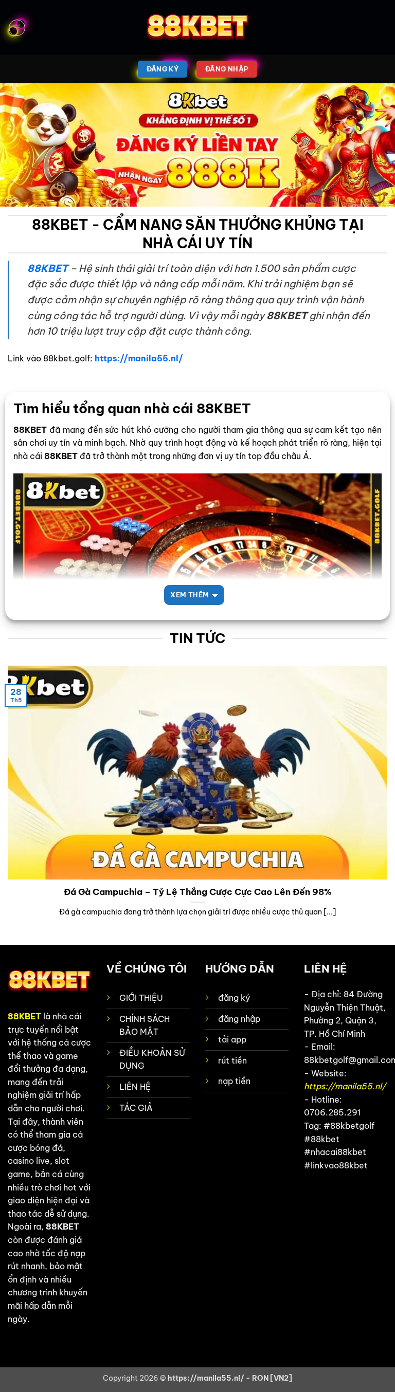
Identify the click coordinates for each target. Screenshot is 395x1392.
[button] (17, 28)
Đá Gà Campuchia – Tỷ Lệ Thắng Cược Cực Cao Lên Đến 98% (198, 891)
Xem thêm (189, 595)
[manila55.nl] (197, 27)
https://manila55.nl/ (139, 358)
